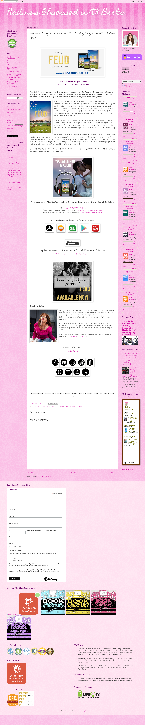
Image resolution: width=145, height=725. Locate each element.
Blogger (83, 711)
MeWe (9, 131)
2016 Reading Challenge (130, 293)
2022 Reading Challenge (130, 164)
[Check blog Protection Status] (12, 48)
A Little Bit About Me (14, 72)
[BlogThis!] (51, 404)
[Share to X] (53, 404)
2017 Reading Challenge (130, 272)
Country (11, 537)
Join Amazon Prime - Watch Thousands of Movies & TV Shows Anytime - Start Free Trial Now (14, 172)
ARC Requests (12, 86)
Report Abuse (127, 469)
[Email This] (49, 404)
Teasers (61, 406)
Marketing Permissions (16, 550)
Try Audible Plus (13, 163)
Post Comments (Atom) (44, 477)
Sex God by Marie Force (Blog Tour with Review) (129, 362)
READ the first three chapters (63, 254)
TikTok (9, 118)
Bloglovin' (10, 120)
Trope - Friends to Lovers (73, 406)
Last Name (12, 509)
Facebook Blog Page (14, 109)
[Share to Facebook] (55, 404)
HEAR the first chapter (84, 254)
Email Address (14, 496)
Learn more (12, 573)
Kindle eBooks (12, 157)
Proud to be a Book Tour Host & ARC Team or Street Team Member (14, 76)
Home (73, 472)
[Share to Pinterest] (57, 404)
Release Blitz (53, 406)
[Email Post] (45, 404)
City (10, 530)
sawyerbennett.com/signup (77, 336)
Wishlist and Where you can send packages (13, 58)
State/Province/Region (34, 530)
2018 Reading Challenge (130, 250)
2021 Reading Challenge (130, 185)
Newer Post (32, 472)
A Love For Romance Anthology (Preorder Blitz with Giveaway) (129, 355)
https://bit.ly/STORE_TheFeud (75, 208)
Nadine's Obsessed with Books (66, 13)
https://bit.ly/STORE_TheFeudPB (91, 212)
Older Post (113, 472)
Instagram (10, 115)
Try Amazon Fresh (14, 182)
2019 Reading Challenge (130, 229)
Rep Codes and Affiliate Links (12, 68)
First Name (12, 503)
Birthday (11, 543)
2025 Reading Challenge (130, 99)
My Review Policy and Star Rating (14, 83)
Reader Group (72, 351)
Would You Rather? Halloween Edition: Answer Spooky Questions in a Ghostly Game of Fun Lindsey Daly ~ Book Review (129, 328)
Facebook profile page (15, 126)
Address (11, 516)
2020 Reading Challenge (130, 207)
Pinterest (10, 128)
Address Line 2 (13, 523)
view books (134, 117)
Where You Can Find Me (14, 64)
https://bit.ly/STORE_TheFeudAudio (90, 210)
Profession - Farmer (41, 406)
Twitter (9, 123)
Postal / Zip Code (50, 530)
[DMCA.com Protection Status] (89, 698)
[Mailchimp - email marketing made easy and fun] (51, 581)
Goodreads (11, 112)
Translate (129, 86)
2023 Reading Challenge (130, 142)
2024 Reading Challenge (130, 120)
